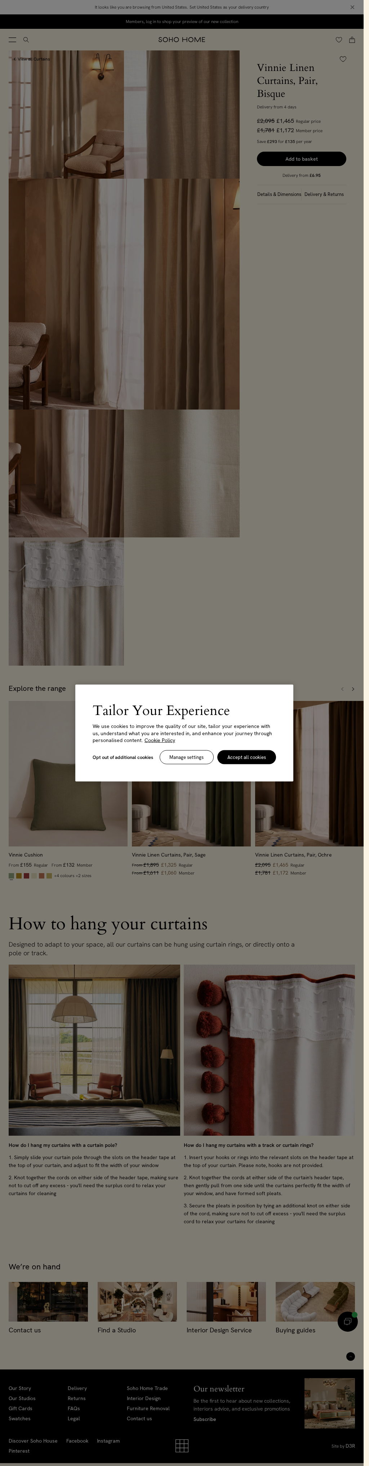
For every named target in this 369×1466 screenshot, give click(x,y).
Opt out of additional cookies (123, 757)
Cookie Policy (160, 740)
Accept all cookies (246, 757)
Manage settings (186, 757)
